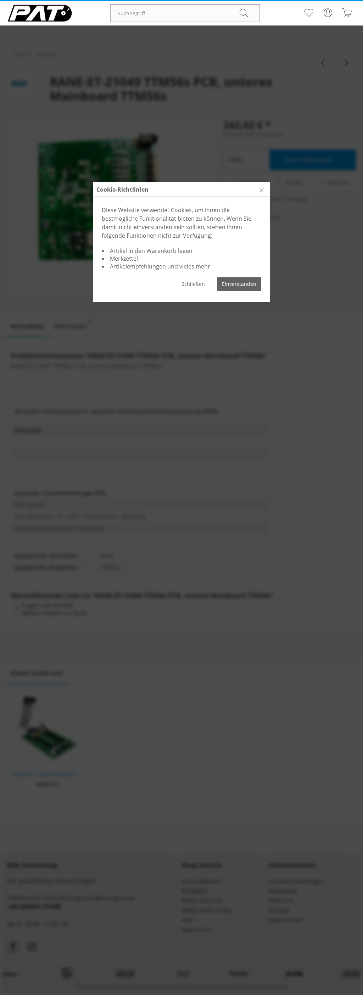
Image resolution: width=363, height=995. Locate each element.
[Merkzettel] (309, 13)
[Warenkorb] (347, 13)
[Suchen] (244, 13)
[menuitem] (185, 13)
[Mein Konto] (328, 13)
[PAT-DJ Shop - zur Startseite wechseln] (39, 13)
